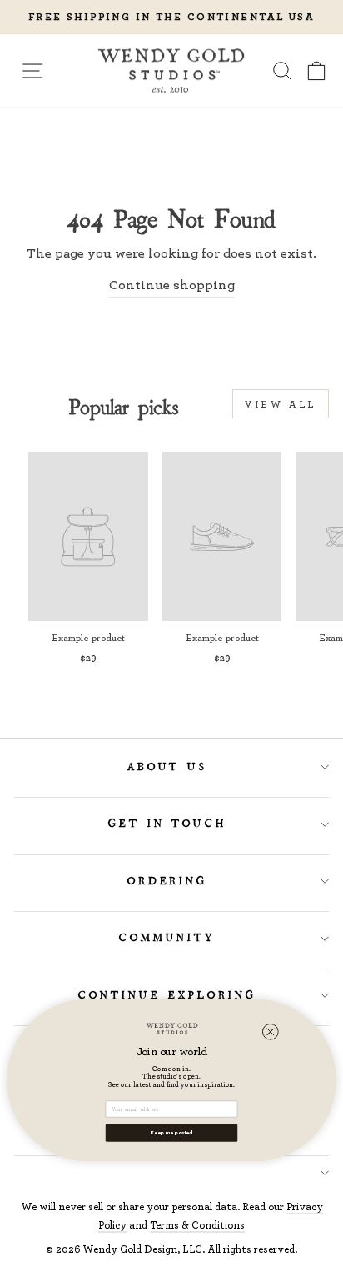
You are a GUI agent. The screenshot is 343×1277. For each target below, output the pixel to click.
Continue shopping (172, 284)
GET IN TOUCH (167, 823)
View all (280, 404)
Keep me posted (172, 1132)
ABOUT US (167, 767)
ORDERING (167, 881)
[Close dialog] (270, 1032)
